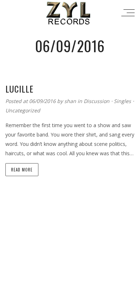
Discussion (96, 101)
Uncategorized (22, 110)
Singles (122, 101)
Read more (22, 170)
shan (71, 101)
